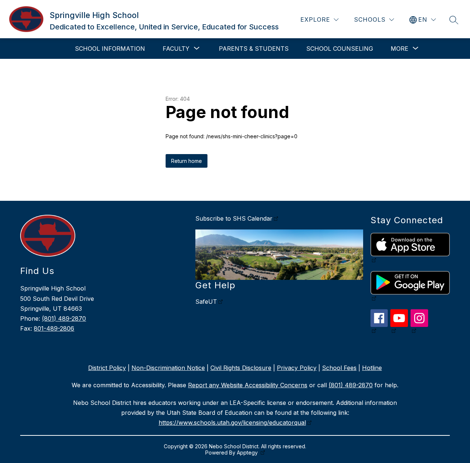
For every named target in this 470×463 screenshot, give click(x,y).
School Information (110, 48)
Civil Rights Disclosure (240, 367)
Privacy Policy (297, 367)
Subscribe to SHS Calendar (233, 218)
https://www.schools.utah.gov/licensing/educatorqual (232, 422)
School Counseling (339, 48)
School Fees (339, 367)
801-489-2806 (54, 328)
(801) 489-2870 (64, 318)
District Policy (107, 367)
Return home (186, 161)
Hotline (372, 367)
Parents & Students (254, 48)
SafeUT (206, 301)
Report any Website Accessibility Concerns (247, 385)
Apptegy (248, 452)
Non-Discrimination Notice (168, 367)
